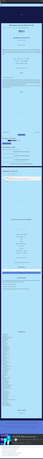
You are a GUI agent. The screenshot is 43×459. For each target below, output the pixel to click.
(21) (4, 344)
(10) (5, 367)
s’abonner (16, 442)
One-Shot (21, 248)
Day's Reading (14, 27)
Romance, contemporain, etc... (21, 243)
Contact (32, 426)
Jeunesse (21, 241)
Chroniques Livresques (7, 27)
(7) (6, 388)
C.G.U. (40, 426)
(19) (5, 348)
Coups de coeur (21, 246)
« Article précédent (5, 132)
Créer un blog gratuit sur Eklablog (20, 426)
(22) (5, 343)
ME (27, 234)
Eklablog (36, 422)
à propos (29, 442)
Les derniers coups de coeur (22, 257)
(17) (5, 350)
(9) (4, 373)
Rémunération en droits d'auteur (10, 427)
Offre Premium (18, 427)
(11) (4, 364)
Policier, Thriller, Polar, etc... (22, 236)
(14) (5, 357)
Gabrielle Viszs (7, 426)
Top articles (27, 426)
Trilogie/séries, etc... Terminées (21, 253)
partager (22, 442)
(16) (5, 351)
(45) (5, 338)
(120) (5, 334)
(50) (7, 337)
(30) (4, 341)
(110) (4, 335)
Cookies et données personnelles (25, 427)
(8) (3, 376)
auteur (22, 234)
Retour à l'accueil (21, 134)
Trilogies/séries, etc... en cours (21, 250)
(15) (6, 354)
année (25, 234)
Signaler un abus (36, 426)
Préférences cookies (33, 427)
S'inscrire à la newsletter (7, 143)
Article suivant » (38, 132)
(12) (4, 363)
